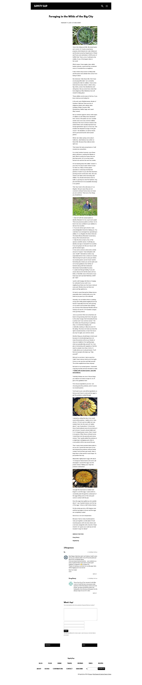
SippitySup (40, 6)
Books (47, 669)
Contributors (58, 669)
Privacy (90, 674)
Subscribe (79, 669)
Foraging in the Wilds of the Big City (71, 16)
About (39, 669)
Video (91, 663)
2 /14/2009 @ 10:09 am (92, 552)
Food (50, 663)
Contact (69, 669)
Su (64, 552)
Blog (40, 663)
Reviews (80, 663)
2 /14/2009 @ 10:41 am (92, 578)
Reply (95, 574)
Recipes (100, 663)
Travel (69, 663)
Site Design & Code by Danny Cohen (102, 674)
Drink (59, 663)
